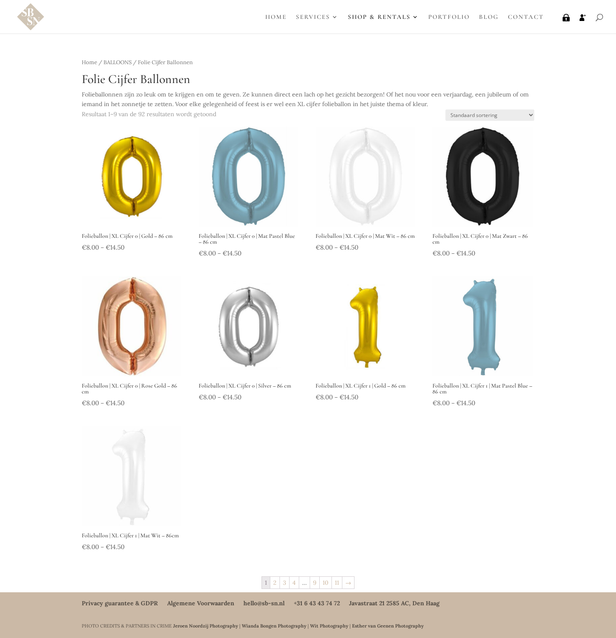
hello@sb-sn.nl (264, 603)
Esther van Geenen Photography (388, 626)
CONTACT (526, 17)
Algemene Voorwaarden (200, 603)
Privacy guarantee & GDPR (120, 603)
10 (326, 582)
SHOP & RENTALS (379, 17)
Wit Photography (329, 626)
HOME (276, 17)
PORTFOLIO (449, 17)
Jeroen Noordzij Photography (205, 626)
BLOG (489, 17)
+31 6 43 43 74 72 (317, 603)
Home (89, 62)
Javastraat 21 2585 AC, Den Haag (394, 603)
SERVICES (313, 17)
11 (337, 582)
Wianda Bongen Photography (274, 626)
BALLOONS (118, 62)
